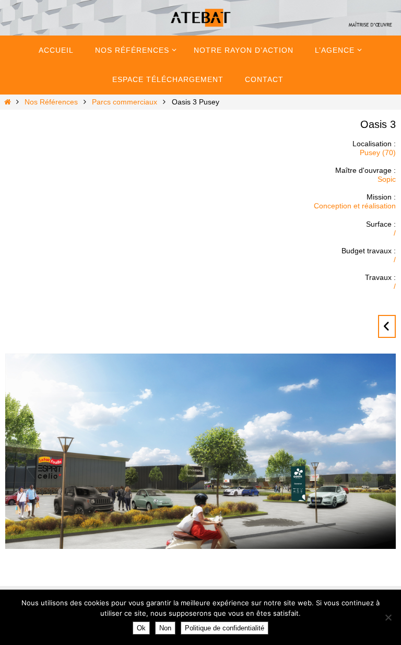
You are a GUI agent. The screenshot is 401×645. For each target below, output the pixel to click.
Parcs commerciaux (124, 102)
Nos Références (51, 102)
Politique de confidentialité (224, 628)
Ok (141, 628)
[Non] (388, 617)
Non (165, 628)
